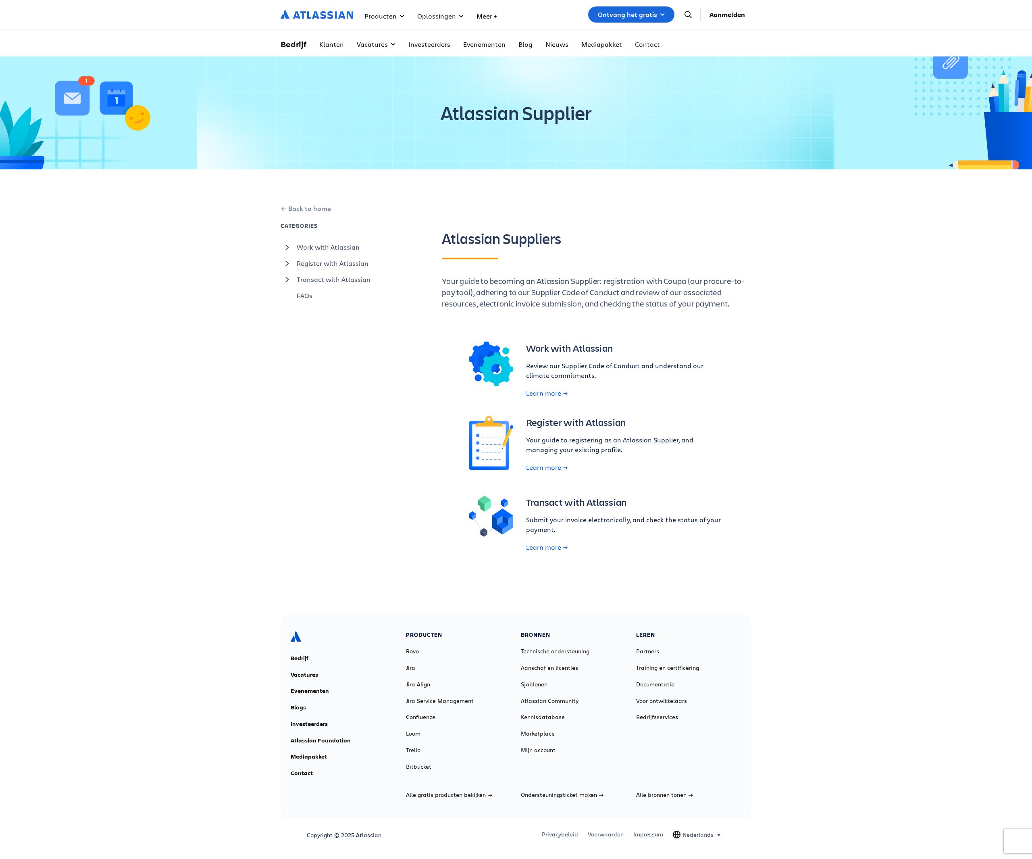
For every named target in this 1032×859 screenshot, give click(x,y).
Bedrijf (299, 658)
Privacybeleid (560, 834)
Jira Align (418, 684)
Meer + (486, 16)
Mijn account (538, 750)
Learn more (543, 393)
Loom (413, 733)
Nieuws (556, 44)
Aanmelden (727, 14)
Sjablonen (534, 684)
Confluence (420, 717)
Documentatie (655, 684)
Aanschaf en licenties (549, 668)
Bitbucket (418, 766)
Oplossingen (436, 16)
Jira (410, 668)
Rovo (412, 651)
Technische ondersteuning (555, 651)
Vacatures (372, 44)
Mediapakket (601, 44)
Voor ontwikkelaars (661, 701)
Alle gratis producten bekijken (446, 795)
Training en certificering (667, 668)
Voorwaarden (606, 834)
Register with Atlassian (332, 263)
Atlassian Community (549, 701)
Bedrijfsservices (657, 717)
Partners (647, 651)
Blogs (298, 707)
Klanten (331, 44)
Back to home (309, 208)
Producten (380, 16)
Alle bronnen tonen (661, 795)
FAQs (304, 295)
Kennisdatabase (543, 717)
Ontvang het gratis (627, 14)
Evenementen (484, 44)
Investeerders (429, 44)
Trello (413, 750)
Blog (525, 44)
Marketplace (538, 733)
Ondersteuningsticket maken (559, 795)
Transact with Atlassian (333, 279)
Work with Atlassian (328, 247)
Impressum (648, 834)
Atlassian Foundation (321, 740)
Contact (647, 44)
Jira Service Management (440, 701)
